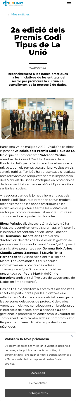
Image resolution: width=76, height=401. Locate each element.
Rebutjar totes (38, 393)
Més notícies (20, 14)
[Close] (72, 336)
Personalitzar (38, 383)
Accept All (38, 373)
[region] (38, 367)
